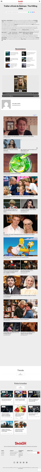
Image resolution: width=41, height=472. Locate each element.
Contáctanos (21, 423)
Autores (2, 425)
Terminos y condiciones (14, 422)
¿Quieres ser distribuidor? (21, 425)
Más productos (20, 345)
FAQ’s (19, 427)
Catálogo (2, 422)
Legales (11, 421)
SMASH (2, 421)
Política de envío (12, 425)
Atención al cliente (21, 422)
